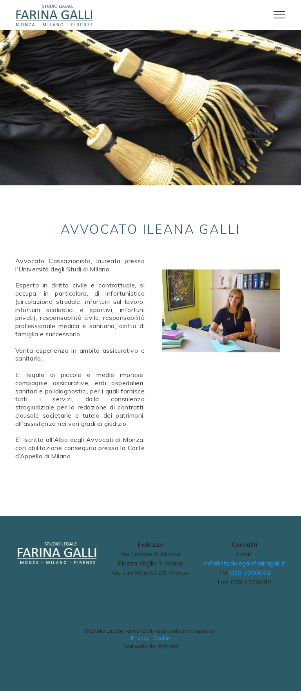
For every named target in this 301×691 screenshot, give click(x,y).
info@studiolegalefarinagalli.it (244, 563)
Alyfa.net (168, 646)
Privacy (140, 638)
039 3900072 (250, 572)
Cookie (161, 638)
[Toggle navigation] (280, 15)
